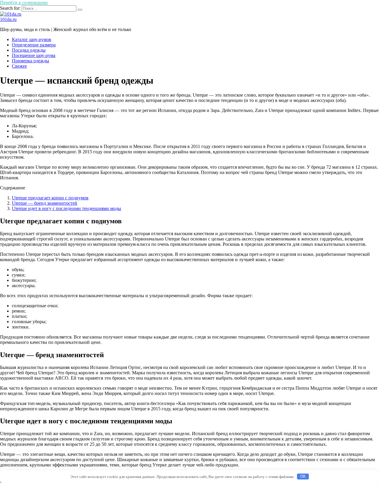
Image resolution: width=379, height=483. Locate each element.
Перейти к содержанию (24, 2)
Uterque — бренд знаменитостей (44, 203)
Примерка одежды (30, 60)
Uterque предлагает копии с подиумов (50, 197)
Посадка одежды (29, 50)
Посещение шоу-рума (33, 55)
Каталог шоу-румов (31, 39)
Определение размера (34, 44)
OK (303, 476)
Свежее (19, 66)
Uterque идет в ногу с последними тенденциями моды (66, 208)
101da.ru (8, 19)
